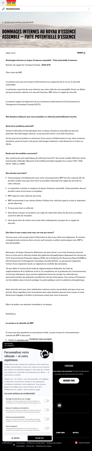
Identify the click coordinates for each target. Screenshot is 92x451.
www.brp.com (23, 339)
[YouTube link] (59, 405)
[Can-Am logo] (11, 3)
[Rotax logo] (76, 432)
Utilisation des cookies (54, 443)
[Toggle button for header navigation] (3, 3)
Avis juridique (20, 443)
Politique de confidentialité (36, 443)
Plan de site (30, 446)
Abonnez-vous (69, 381)
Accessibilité (20, 446)
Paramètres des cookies (44, 446)
